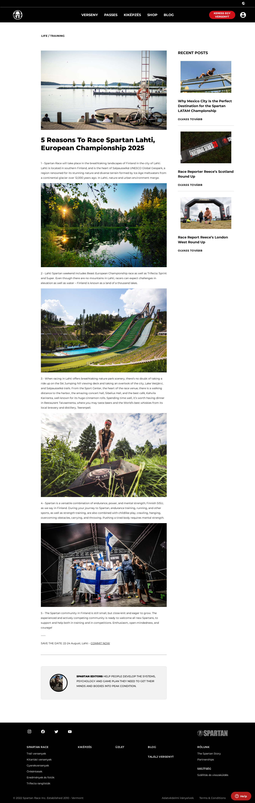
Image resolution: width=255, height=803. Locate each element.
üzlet (119, 747)
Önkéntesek (34, 771)
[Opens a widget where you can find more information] (241, 796)
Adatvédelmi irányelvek (178, 798)
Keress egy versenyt (222, 15)
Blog (152, 747)
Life (44, 36)
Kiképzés (85, 747)
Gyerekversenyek (38, 765)
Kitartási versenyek (39, 759)
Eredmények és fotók (40, 777)
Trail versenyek (36, 753)
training (57, 36)
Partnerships (205, 759)
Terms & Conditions (212, 798)
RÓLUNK (203, 747)
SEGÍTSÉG (204, 768)
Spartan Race (38, 747)
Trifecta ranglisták (38, 783)
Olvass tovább (190, 119)
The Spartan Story (209, 753)
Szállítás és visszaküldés (212, 775)
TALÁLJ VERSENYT (161, 756)
